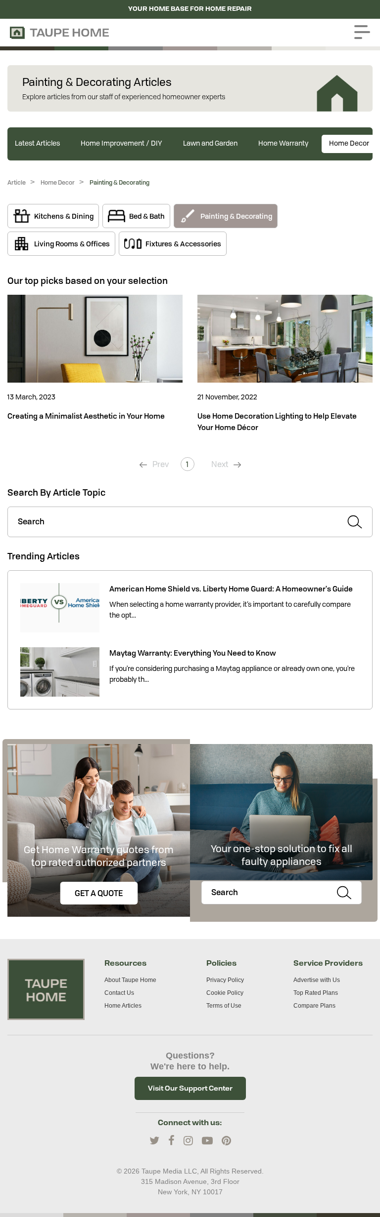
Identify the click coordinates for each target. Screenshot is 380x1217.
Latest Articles (37, 143)
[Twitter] (154, 1141)
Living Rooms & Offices (72, 243)
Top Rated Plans (315, 992)
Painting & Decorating (119, 182)
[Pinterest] (226, 1141)
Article (16, 182)
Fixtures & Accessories (183, 243)
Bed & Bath (147, 216)
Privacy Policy (225, 980)
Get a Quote (99, 893)
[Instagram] (188, 1141)
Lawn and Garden (210, 143)
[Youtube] (207, 1141)
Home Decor (349, 143)
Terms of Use (223, 1005)
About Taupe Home (130, 980)
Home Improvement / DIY (121, 143)
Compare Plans (314, 1005)
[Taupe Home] (46, 988)
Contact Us (119, 992)
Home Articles (123, 1005)
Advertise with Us (316, 980)
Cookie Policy (224, 992)
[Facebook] (171, 1141)
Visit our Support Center (190, 1088)
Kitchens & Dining (64, 216)
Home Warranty (283, 143)
